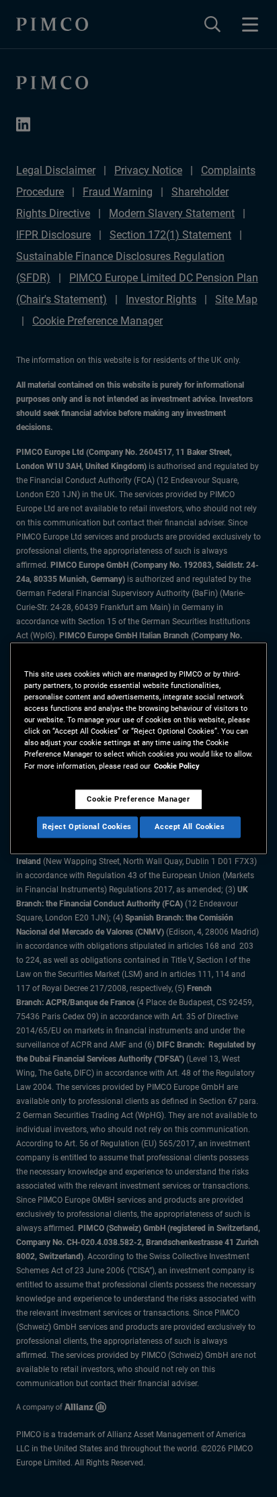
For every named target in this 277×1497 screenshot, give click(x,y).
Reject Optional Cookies (87, 827)
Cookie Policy (177, 766)
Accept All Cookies (190, 827)
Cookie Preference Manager (138, 799)
